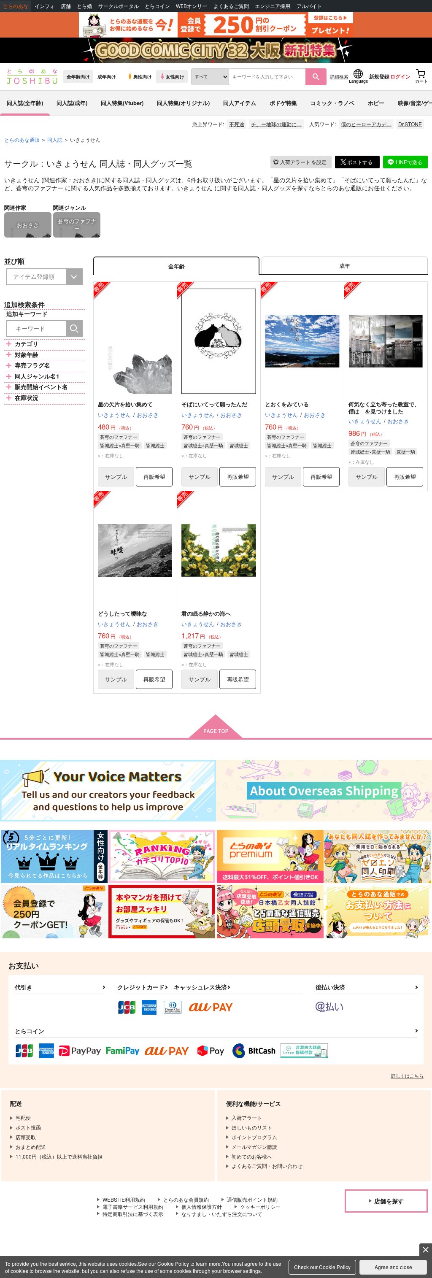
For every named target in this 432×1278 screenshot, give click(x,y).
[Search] (74, 328)
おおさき (85, 180)
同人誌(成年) (72, 103)
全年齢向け (78, 76)
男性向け (142, 76)
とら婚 (84, 6)
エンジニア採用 (272, 6)
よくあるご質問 (231, 6)
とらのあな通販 (22, 139)
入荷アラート (303, 161)
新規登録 (379, 76)
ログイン (400, 76)
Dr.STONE (410, 123)
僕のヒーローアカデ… (366, 123)
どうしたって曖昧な (122, 613)
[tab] (345, 266)
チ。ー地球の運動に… (276, 123)
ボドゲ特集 (283, 103)
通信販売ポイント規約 (252, 1199)
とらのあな (15, 6)
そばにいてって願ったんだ (379, 180)
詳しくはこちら (407, 1075)
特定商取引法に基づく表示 (133, 1213)
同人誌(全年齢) (25, 103)
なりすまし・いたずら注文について (221, 1213)
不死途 (236, 123)
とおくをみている (287, 404)
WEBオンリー (191, 6)
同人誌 (54, 139)
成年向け (106, 76)
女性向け (175, 76)
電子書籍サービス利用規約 (133, 1206)
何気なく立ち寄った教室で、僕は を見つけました (384, 407)
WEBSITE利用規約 (124, 1199)
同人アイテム (239, 103)
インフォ (45, 6)
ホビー (376, 103)
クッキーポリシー (260, 1206)
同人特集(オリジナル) (183, 103)
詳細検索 (339, 76)
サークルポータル (118, 6)
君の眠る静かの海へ (206, 613)
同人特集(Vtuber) (122, 103)
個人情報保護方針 (201, 1206)
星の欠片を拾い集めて (302, 180)
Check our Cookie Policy (322, 1266)
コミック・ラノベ (332, 103)
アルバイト (309, 6)
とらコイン (157, 6)
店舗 (66, 6)
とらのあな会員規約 (186, 1199)
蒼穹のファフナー (39, 188)
